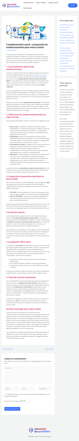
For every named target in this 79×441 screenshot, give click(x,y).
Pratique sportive (53, 2)
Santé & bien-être (28, 2)
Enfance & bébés (41, 2)
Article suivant (50, 349)
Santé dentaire (27, 8)
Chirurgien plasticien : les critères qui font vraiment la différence (67, 68)
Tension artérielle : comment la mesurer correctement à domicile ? (67, 50)
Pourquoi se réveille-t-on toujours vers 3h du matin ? (67, 42)
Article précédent (7, 349)
